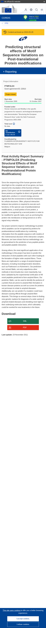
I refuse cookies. (23, 624)
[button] (31, 9)
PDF (25, 327)
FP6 (6, 23)
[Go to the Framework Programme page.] (23, 38)
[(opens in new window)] (9, 9)
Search (36, 9)
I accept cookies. (23, 619)
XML (25, 321)
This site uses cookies (12, 610)
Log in (25, 9)
